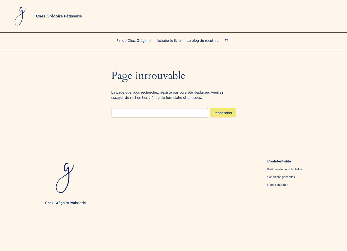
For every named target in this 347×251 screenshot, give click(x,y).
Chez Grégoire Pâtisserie (59, 16)
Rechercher (223, 113)
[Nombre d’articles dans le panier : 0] (226, 40)
